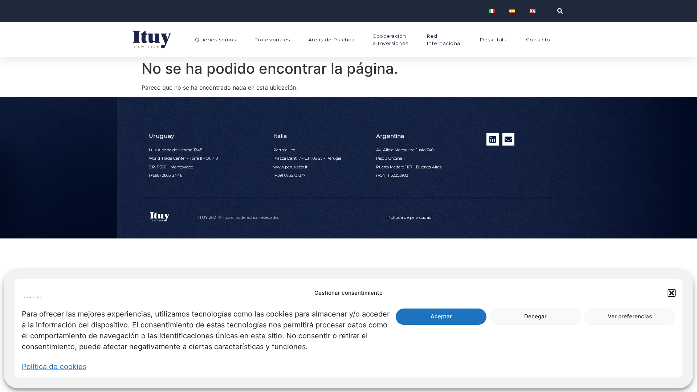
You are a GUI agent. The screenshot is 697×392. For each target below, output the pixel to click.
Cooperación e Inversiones (390, 39)
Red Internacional (444, 39)
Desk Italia (494, 39)
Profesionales (272, 39)
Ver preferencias (630, 316)
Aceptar (441, 316)
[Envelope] (508, 139)
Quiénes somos (215, 39)
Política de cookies (54, 366)
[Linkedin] (492, 139)
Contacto (538, 39)
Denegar (535, 316)
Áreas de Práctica (331, 39)
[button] (671, 293)
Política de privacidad (409, 217)
